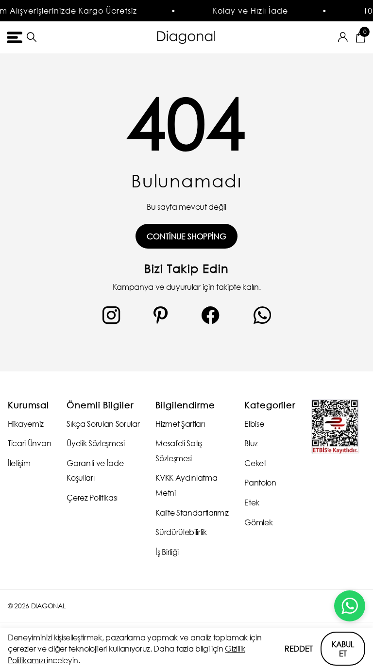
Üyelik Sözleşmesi (96, 443)
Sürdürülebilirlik (181, 532)
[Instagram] (111, 315)
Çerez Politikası (92, 497)
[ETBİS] (335, 426)
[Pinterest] (160, 315)
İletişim (19, 463)
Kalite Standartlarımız (192, 512)
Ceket (255, 463)
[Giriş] (343, 37)
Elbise (254, 424)
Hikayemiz (26, 424)
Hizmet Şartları (179, 424)
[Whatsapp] (262, 315)
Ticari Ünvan (29, 443)
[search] (31, 37)
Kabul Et (343, 648)
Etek (251, 502)
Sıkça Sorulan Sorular (103, 424)
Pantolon (260, 482)
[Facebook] (211, 315)
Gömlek (258, 522)
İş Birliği (167, 552)
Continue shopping (186, 236)
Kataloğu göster (13, 37)
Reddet (299, 648)
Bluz (251, 443)
